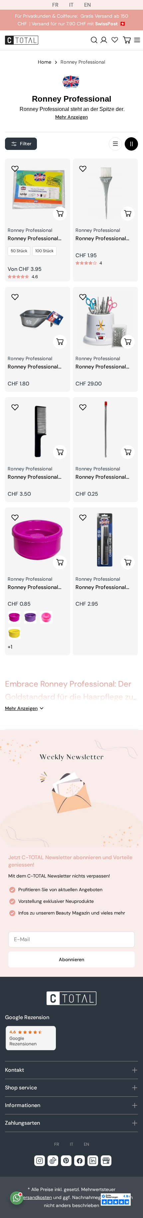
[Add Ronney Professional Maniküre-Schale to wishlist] (15, 517)
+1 (10, 646)
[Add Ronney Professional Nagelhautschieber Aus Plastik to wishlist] (82, 407)
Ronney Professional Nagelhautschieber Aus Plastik (103, 477)
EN (87, 5)
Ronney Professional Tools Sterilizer (100, 366)
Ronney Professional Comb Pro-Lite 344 (33, 477)
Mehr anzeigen (71, 117)
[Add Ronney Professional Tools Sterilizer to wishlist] (82, 297)
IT (71, 5)
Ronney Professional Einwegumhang (33, 238)
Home (44, 62)
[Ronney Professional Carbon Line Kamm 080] (105, 540)
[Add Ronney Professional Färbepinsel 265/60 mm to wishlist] (82, 168)
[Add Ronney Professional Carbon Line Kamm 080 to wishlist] (82, 517)
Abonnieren (71, 959)
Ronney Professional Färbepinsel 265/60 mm (105, 238)
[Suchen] (94, 40)
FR (55, 5)
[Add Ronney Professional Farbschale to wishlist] (15, 297)
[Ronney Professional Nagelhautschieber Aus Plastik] (105, 429)
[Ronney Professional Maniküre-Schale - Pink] (14, 617)
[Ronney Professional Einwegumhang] (37, 191)
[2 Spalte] (131, 144)
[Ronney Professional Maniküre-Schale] (37, 540)
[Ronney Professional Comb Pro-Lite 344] (37, 429)
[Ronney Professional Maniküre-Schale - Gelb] (14, 633)
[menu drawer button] (137, 40)
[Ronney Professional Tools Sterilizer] (105, 319)
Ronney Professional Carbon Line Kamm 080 (105, 587)
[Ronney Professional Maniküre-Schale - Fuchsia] (46, 617)
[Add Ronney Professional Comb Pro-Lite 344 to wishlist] (15, 407)
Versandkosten (36, 1197)
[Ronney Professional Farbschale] (37, 319)
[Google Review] (30, 1038)
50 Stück (19, 251)
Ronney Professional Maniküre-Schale (33, 587)
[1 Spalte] (115, 144)
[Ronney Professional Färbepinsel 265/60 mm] (105, 191)
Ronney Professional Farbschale (33, 366)
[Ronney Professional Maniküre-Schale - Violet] (30, 617)
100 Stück (44, 251)
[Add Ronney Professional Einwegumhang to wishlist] (15, 168)
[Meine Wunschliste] (114, 39)
